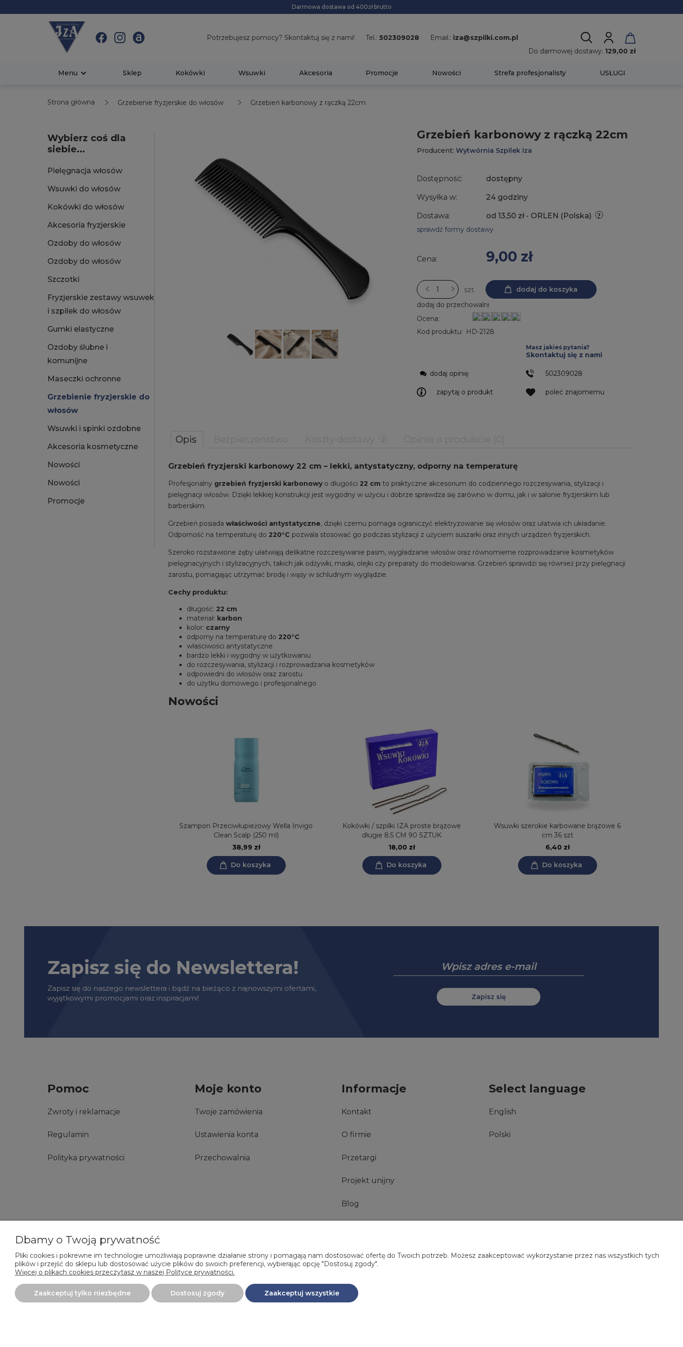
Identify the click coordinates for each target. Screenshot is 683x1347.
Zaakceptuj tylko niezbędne (82, 1293)
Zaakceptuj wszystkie (301, 1293)
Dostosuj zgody (197, 1293)
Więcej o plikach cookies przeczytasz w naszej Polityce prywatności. (125, 1272)
